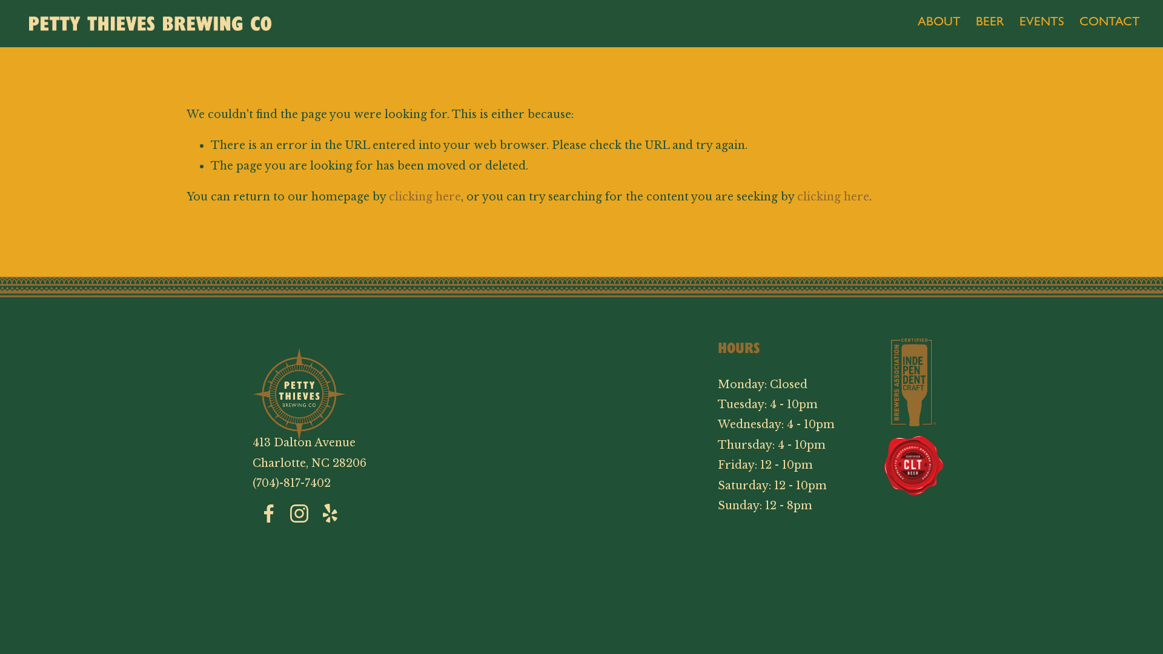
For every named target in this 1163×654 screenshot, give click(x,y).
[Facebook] (269, 513)
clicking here (425, 196)
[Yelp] (329, 513)
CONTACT (1109, 23)
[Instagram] (299, 513)
